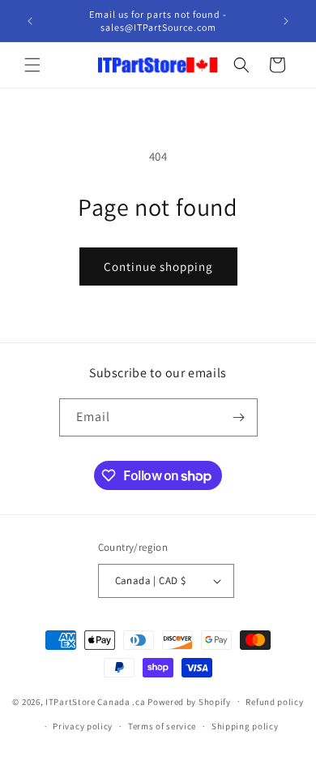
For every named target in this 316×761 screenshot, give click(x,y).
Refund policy (274, 701)
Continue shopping (158, 266)
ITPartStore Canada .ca (95, 701)
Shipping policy (245, 726)
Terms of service (162, 726)
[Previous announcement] (30, 21)
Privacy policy (83, 726)
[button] (32, 65)
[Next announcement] (286, 21)
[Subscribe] (239, 417)
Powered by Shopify (189, 701)
